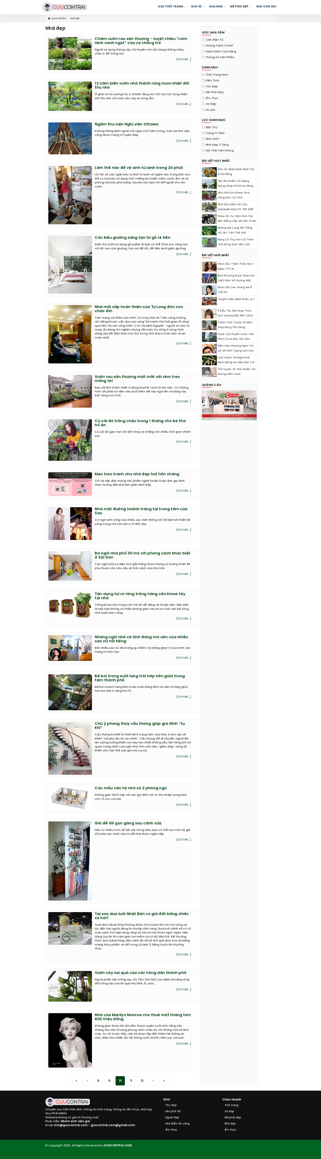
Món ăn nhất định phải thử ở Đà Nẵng (236, 172)
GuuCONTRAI (59, 18)
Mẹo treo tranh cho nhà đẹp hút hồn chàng (137, 474)
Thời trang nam (217, 74)
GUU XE (196, 6)
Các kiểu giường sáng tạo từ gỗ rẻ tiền (132, 238)
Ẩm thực (212, 98)
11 (131, 1080)
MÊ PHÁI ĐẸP (239, 6)
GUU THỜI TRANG (170, 6)
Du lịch (210, 110)
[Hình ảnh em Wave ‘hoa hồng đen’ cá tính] (209, 196)
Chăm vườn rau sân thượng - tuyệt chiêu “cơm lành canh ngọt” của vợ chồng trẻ (141, 41)
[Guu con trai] (65, 7)
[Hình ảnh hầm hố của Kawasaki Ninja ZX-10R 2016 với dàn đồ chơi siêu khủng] (209, 207)
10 (120, 1080)
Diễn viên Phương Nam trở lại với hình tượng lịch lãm (236, 348)
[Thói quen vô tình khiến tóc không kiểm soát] (209, 372)
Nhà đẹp (75, 18)
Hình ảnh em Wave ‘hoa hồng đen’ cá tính (233, 195)
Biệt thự (212, 127)
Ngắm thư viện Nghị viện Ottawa (126, 124)
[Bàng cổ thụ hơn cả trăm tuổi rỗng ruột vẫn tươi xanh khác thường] (209, 243)
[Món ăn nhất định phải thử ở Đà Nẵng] (209, 173)
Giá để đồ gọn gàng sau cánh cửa (128, 823)
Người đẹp (172, 1117)
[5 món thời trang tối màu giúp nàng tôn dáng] (209, 329)
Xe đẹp (211, 104)
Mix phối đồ (173, 1111)
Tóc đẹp (212, 86)
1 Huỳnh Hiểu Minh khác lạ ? (236, 299)
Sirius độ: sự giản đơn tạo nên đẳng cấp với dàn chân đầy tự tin (237, 221)
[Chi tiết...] (183, 59)
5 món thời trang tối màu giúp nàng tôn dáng (235, 325)
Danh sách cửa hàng (221, 51)
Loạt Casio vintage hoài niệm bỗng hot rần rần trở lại (236, 362)
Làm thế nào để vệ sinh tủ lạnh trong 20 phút (139, 168)
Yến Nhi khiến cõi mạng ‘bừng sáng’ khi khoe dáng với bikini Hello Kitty (235, 186)
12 (142, 1080)
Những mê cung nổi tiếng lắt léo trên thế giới (235, 230)
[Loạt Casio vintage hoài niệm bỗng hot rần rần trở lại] (209, 362)
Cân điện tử (214, 39)
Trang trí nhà (215, 133)
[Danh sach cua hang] (229, 405)
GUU (166, 1099)
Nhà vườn (212, 138)
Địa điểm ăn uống (178, 1123)
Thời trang (232, 1105)
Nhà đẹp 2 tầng (217, 144)
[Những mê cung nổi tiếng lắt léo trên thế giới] (209, 230)
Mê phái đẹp (215, 92)
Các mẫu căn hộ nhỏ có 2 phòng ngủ (131, 788)
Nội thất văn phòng (220, 150)
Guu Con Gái (266, 6)
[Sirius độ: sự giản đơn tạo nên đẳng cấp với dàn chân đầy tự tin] (209, 219)
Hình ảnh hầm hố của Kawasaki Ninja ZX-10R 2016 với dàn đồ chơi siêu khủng (236, 209)
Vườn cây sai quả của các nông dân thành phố (140, 973)
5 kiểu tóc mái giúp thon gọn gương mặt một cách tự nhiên (235, 316)
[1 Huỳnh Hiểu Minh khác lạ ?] (209, 301)
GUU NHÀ (216, 6)
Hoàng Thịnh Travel (219, 45)
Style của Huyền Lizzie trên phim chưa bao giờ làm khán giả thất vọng (236, 339)
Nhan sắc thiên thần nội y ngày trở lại (236, 266)
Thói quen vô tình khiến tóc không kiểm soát (237, 372)
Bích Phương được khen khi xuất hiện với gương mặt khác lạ (236, 280)
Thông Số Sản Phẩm (220, 57)
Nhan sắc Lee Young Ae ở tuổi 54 (235, 290)
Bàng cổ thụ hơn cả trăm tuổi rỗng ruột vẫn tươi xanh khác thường (236, 244)
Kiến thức (213, 80)
